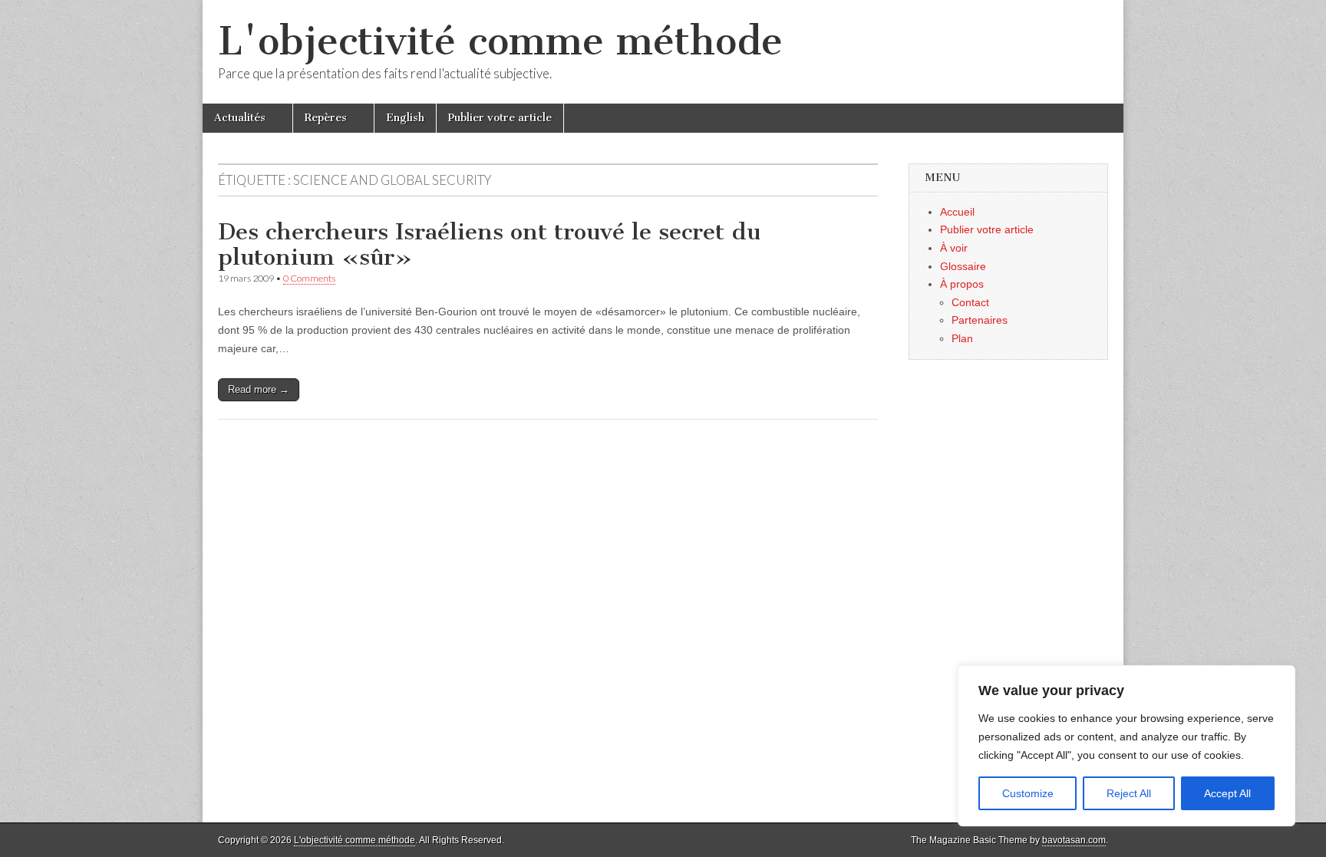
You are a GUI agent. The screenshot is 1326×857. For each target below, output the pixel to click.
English (405, 117)
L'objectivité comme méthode (500, 41)
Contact (970, 302)
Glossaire (963, 266)
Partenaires (980, 320)
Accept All (1227, 793)
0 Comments (309, 278)
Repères (326, 117)
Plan (962, 338)
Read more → (258, 389)
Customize (1028, 793)
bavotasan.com (1074, 840)
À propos (962, 284)
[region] (1126, 745)
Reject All (1129, 793)
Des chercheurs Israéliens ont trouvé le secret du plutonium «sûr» (489, 245)
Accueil (957, 212)
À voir (954, 248)
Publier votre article (500, 117)
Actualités (240, 117)
